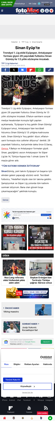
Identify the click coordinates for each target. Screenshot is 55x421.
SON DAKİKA (43, 413)
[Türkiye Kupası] (51, 11)
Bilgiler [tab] (17, 364)
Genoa (4, 148)
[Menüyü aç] (2, 10)
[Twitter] (14, 70)
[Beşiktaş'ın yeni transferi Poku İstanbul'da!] (41, 237)
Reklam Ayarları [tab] (31, 364)
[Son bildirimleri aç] (50, 418)
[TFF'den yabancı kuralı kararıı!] (14, 237)
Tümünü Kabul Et (12, 380)
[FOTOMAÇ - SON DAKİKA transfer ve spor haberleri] (27, 11)
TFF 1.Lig (25, 42)
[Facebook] (5, 70)
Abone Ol (46, 342)
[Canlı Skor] (47, 11)
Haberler (14, 42)
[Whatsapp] (39, 70)
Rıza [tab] (6, 364)
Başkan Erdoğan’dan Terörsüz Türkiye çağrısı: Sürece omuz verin (41, 281)
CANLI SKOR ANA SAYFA (7, 3)
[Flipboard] (31, 70)
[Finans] (27, 293)
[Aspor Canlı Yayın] (42, 11)
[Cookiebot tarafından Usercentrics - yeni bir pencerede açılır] (40, 357)
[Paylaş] (49, 70)
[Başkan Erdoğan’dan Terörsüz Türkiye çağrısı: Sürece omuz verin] (41, 268)
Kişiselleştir (26, 386)
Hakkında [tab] (47, 364)
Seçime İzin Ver (27, 392)
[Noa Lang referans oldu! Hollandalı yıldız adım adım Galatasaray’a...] (14, 268)
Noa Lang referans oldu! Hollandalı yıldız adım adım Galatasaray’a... (14, 281)
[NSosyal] (22, 70)
